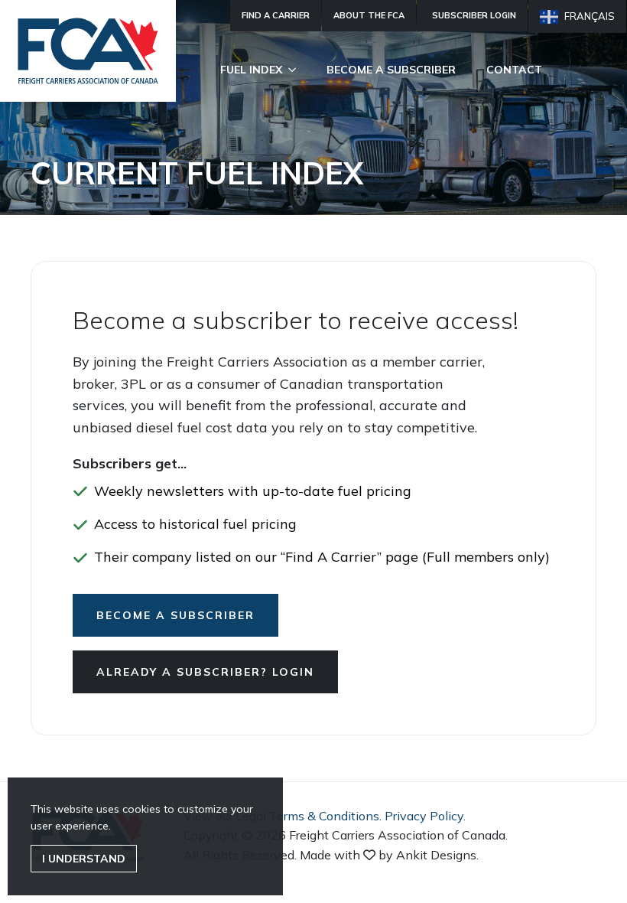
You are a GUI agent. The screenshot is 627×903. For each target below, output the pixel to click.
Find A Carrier (276, 15)
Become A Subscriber (391, 70)
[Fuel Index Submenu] (296, 69)
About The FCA (368, 15)
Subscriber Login (474, 15)
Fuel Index (251, 70)
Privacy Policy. (425, 815)
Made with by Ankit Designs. (389, 854)
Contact (514, 70)
